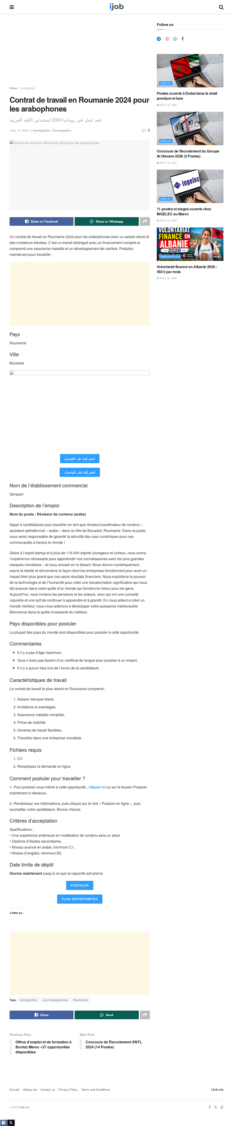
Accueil (14, 1089)
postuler (80, 885)
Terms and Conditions (95, 1089)
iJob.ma (217, 1089)
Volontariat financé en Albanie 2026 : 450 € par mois (187, 269)
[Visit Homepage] (116, 6)
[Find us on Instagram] (167, 38)
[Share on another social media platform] (145, 221)
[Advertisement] (80, 54)
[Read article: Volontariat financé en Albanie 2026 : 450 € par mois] (190, 244)
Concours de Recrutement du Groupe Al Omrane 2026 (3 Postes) (188, 153)
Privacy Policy (68, 1089)
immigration (28, 1000)
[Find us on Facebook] (182, 38)
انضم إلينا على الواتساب (79, 472)
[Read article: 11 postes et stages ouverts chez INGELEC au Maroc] (190, 186)
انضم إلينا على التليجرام (80, 458)
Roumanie (80, 1000)
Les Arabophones (55, 1000)
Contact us (48, 1089)
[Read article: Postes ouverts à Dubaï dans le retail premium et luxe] (190, 70)
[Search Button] (221, 7)
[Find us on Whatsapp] (175, 38)
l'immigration (61, 130)
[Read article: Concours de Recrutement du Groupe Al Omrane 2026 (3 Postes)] (190, 128)
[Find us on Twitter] (215, 1107)
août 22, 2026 (168, 105)
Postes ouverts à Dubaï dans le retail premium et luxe (187, 96)
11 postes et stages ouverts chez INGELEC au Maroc (184, 211)
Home (13, 88)
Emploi (165, 83)
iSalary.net (30, 1089)
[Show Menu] (12, 7)
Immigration (28, 88)
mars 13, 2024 (19, 130)
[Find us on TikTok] (221, 1107)
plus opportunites (80, 899)
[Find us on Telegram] (159, 38)
